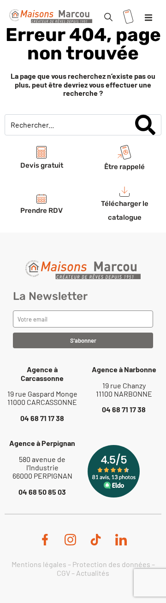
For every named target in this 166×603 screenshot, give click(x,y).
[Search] (145, 125)
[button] (148, 17)
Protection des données (111, 564)
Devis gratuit (41, 165)
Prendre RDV (41, 210)
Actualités (92, 572)
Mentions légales (39, 564)
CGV (63, 572)
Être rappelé (124, 167)
